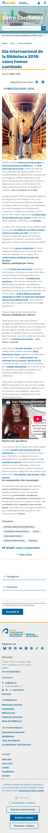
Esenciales (24, 798)
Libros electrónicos (13, 536)
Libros (36, 531)
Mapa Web (7, 759)
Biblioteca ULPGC (17, 88)
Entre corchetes (25, 43)
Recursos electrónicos (14, 541)
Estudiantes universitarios (16, 531)
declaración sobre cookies (31, 790)
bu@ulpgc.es (11, 682)
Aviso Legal (7, 763)
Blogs (13, 43)
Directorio (6, 694)
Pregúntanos (8, 708)
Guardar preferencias (23, 809)
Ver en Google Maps (11, 671)
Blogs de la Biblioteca (12, 721)
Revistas (33, 541)
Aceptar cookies (24, 817)
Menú (45, 3)
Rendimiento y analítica (23, 803)
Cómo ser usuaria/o (11, 740)
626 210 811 (19, 690)
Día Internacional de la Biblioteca (17, 165)
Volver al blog (25, 554)
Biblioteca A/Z (8, 713)
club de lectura (24, 744)
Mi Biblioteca (8, 736)
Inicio (5, 43)
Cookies (5, 767)
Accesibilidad (8, 771)
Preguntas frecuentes (12, 717)
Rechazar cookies (24, 825)
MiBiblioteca (39, 3)
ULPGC (31, 88)
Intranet (6, 775)
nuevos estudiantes (24, 248)
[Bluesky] (4, 648)
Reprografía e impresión (13, 732)
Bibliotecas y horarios (12, 704)
